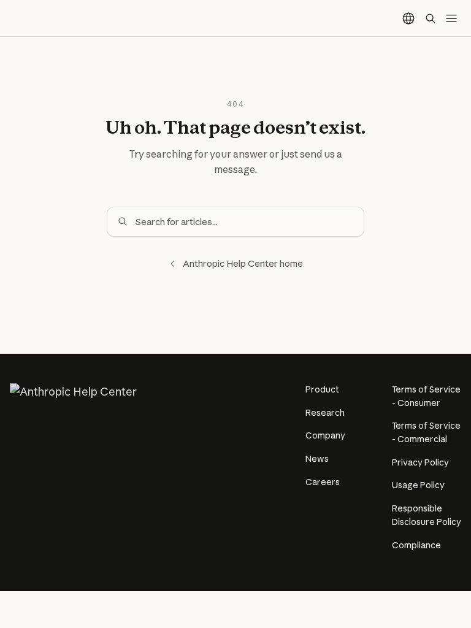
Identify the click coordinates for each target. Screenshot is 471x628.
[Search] (430, 18)
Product (322, 389)
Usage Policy (418, 485)
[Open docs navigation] (451, 18)
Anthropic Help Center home (243, 263)
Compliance (416, 545)
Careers (322, 482)
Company (325, 435)
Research (325, 412)
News (317, 458)
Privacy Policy (420, 462)
